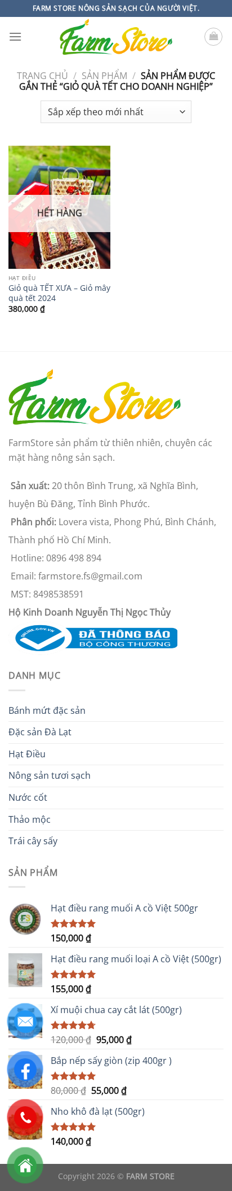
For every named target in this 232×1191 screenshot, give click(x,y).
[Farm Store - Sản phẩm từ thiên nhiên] (116, 37)
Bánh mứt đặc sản (47, 710)
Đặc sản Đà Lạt (40, 732)
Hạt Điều (27, 754)
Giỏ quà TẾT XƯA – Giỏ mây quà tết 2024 (59, 293)
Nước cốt (27, 797)
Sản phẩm (104, 75)
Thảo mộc (29, 819)
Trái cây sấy (32, 841)
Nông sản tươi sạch (49, 775)
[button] (15, 36)
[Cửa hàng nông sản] (92, 637)
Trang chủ (42, 75)
